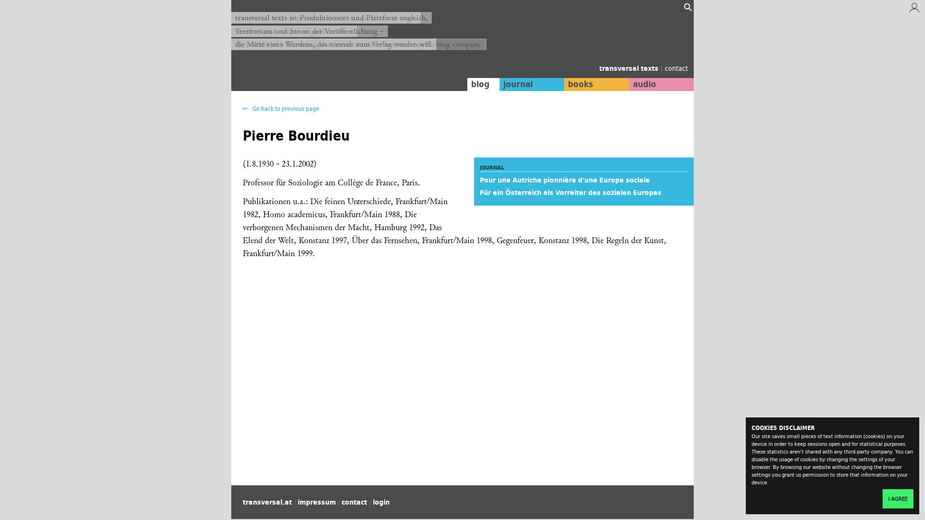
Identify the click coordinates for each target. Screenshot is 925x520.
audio (644, 84)
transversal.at (267, 502)
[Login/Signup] (914, 10)
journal (518, 84)
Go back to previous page (285, 108)
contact (676, 68)
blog (480, 84)
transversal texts (630, 68)
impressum (317, 502)
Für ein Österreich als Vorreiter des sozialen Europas (570, 192)
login (381, 502)
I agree (898, 499)
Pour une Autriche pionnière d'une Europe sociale (565, 180)
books (580, 84)
